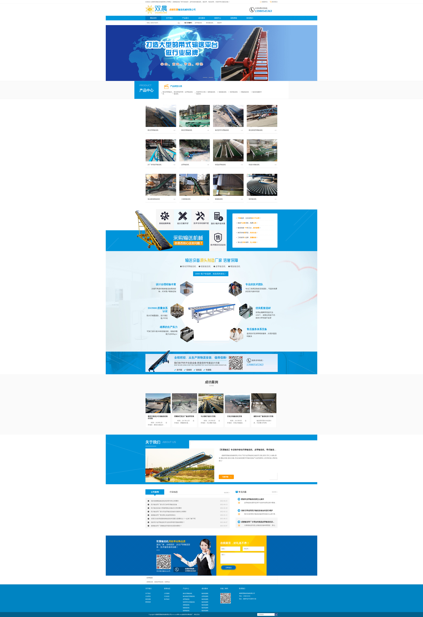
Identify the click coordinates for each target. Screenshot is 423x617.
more (226, 492)
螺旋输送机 (245, 92)
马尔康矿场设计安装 (208, 416)
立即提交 (228, 567)
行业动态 (174, 492)
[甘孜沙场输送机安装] (237, 403)
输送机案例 (205, 593)
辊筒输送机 (234, 92)
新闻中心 (217, 18)
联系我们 (275, 2)
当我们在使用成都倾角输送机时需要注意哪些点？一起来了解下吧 (173, 518)
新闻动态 (167, 588)
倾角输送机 (211, 92)
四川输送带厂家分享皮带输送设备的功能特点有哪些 (168, 511)
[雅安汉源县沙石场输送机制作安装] (158, 403)
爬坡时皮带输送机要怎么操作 (252, 499)
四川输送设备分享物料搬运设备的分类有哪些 (166, 508)
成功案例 (201, 18)
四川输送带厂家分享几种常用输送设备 (164, 504)
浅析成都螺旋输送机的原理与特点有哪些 (165, 501)
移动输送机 (209, 23)
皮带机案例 (205, 596)
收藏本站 (265, 2)
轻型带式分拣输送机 (201, 93)
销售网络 (233, 18)
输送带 (219, 23)
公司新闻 (155, 492)
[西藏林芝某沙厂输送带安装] (184, 403)
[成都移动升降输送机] (211, 53)
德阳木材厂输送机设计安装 (263, 416)
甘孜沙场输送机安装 (234, 416)
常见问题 (242, 492)
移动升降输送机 (167, 93)
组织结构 (148, 599)
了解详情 (225, 477)
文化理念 (148, 596)
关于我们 (169, 18)
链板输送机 (222, 92)
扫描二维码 (224, 588)
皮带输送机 (198, 23)
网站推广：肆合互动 (193, 614)
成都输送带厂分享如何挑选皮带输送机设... (257, 522)
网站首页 (153, 18)
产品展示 (185, 18)
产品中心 (146, 90)
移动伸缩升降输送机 (178, 93)
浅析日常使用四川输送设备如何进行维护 (257, 510)
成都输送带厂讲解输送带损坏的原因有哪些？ (166, 526)
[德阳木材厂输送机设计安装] (263, 403)
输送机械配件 (257, 92)
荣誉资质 (148, 602)
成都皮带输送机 (158, 582)
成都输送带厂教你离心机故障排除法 (163, 515)
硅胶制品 (167, 582)
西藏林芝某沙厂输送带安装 (184, 416)
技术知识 (166, 599)
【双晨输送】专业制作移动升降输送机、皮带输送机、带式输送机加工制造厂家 (253, 450)
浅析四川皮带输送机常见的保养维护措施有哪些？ (168, 522)
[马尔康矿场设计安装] (211, 403)
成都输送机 (150, 582)
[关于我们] (179, 482)
